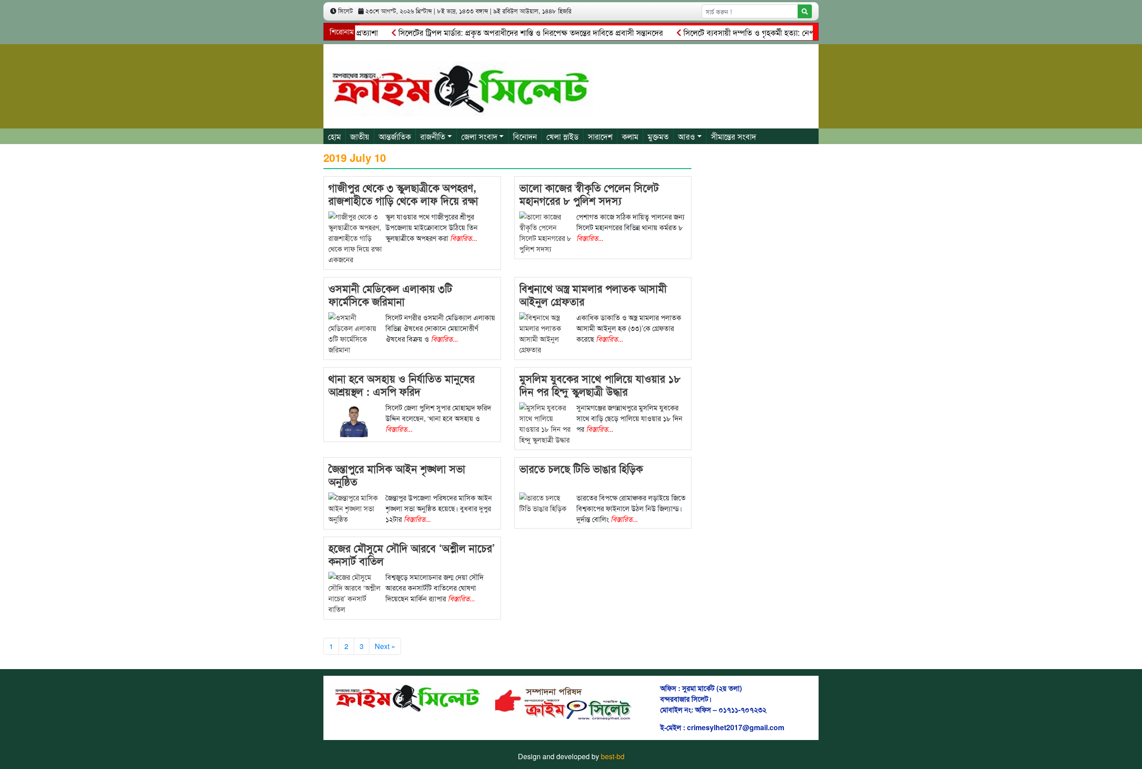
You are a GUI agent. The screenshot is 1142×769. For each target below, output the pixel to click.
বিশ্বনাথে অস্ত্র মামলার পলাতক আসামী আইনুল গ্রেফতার (593, 295)
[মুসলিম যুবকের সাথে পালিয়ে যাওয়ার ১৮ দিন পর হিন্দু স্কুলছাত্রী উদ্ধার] (546, 423)
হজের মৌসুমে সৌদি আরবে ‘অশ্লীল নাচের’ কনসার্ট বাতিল (411, 554)
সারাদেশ (600, 136)
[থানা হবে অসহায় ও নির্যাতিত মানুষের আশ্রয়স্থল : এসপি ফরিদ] (355, 418)
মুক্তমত (658, 136)
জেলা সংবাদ (479, 136)
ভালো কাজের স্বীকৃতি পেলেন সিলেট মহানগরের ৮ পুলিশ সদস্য (589, 194)
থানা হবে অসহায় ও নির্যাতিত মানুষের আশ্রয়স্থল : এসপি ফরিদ (401, 385)
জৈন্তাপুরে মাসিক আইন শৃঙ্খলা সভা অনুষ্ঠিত (396, 475)
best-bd (613, 756)
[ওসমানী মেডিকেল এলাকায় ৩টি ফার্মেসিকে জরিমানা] (355, 333)
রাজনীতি (432, 136)
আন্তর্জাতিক (395, 136)
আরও (686, 136)
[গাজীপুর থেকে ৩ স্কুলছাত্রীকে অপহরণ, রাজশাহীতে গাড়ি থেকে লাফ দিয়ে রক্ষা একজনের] (355, 237)
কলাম (630, 136)
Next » (385, 646)
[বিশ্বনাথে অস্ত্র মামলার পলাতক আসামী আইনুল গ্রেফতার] (546, 333)
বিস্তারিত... (463, 238)
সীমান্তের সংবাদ (733, 136)
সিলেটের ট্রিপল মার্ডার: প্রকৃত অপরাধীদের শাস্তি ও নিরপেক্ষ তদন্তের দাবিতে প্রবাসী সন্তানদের (512, 32)
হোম (334, 136)
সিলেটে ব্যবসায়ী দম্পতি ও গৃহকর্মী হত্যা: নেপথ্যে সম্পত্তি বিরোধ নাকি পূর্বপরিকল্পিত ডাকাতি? (800, 32)
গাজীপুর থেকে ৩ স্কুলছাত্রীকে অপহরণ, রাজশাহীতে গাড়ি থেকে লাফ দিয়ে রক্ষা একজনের (403, 200)
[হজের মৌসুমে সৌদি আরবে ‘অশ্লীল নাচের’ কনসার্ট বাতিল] (355, 592)
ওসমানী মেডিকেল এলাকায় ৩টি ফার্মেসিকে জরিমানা (390, 295)
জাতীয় (359, 136)
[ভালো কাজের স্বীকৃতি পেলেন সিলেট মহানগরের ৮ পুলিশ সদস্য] (546, 232)
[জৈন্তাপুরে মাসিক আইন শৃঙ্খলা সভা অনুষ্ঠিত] (355, 508)
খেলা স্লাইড (562, 136)
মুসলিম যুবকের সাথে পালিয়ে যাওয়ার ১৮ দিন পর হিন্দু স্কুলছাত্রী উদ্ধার (600, 385)
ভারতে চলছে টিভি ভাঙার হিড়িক (581, 468)
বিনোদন (525, 136)
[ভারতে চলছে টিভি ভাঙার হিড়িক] (546, 502)
